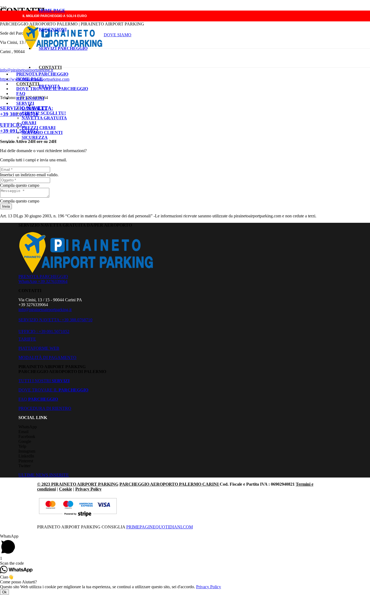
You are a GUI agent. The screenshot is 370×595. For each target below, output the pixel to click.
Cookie (65, 489)
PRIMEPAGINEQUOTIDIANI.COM (159, 527)
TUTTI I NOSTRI (44, 380)
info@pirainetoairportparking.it (45, 309)
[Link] (87, 271)
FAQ (38, 399)
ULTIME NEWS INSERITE (43, 475)
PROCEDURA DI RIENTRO (44, 408)
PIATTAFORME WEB (38, 348)
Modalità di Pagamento (47, 357)
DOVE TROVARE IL (53, 390)
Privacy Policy (88, 489)
